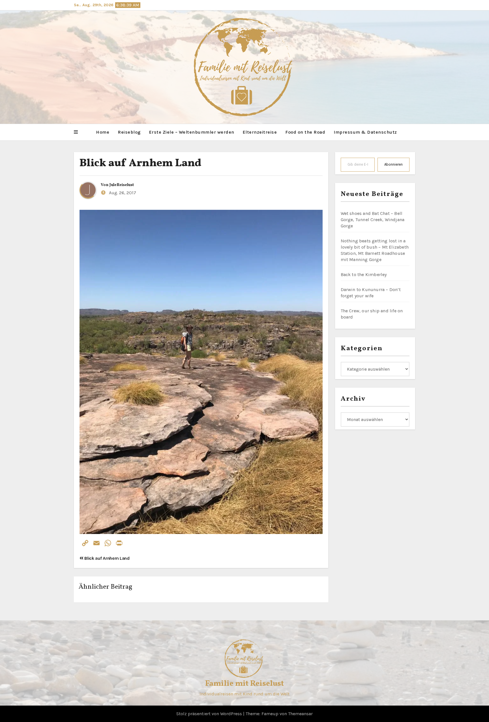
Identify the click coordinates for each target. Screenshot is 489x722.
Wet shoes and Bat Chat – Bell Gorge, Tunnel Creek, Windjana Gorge (373, 219)
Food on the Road (305, 132)
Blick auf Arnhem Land (140, 163)
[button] (76, 132)
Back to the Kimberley (364, 274)
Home (102, 132)
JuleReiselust (122, 185)
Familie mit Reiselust (244, 683)
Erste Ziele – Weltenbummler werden (191, 132)
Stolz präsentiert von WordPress (209, 713)
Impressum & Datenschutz (365, 132)
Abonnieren (393, 164)
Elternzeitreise (260, 132)
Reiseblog (129, 132)
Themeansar (300, 713)
